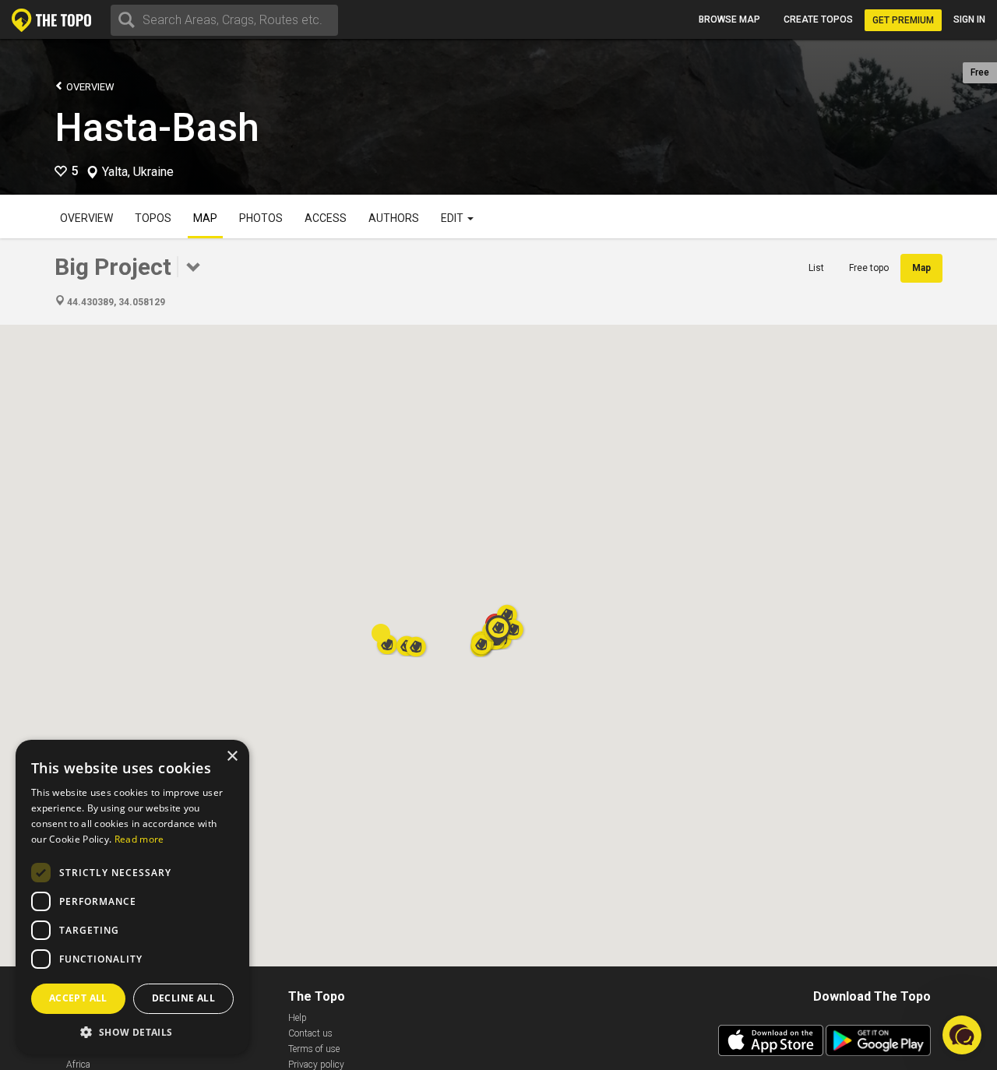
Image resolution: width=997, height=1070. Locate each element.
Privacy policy (316, 1064)
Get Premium (903, 20)
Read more (139, 839)
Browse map (729, 19)
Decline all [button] (183, 998)
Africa (78, 1064)
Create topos (818, 19)
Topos (153, 218)
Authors (393, 218)
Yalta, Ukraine (138, 172)
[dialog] (132, 897)
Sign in (969, 19)
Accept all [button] (78, 998)
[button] (498, 630)
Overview (89, 87)
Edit (453, 218)
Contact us (310, 1033)
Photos (261, 218)
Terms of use (314, 1049)
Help (297, 1017)
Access (326, 218)
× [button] (232, 756)
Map (205, 218)
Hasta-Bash (157, 127)
